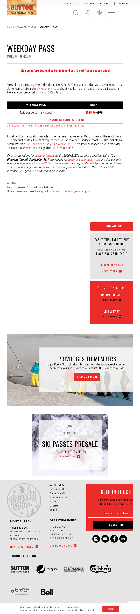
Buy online (70, 3)
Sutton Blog (57, 485)
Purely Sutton (58, 489)
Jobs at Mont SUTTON (62, 497)
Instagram (96, 539)
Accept (111, 608)
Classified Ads (57, 493)
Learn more (109, 300)
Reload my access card (97, 3)
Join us (54, 510)
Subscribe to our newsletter (111, 268)
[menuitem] (124, 3)
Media (53, 502)
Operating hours (61, 546)
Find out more (87, 376)
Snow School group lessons (54, 163)
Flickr (123, 539)
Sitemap (54, 506)
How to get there (22, 547)
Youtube (105, 539)
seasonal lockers (44, 155)
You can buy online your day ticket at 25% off (54, 144)
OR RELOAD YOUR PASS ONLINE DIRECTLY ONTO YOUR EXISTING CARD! (46, 125)
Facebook (114, 539)
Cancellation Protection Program (65, 191)
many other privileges (46, 88)
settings (93, 610)
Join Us (88, 13)
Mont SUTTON (22, 8)
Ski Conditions (100, 13)
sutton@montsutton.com (25, 531)
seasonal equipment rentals (84, 159)
